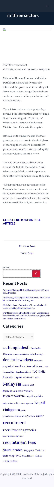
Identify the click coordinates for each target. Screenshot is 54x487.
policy (23, 410)
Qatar (40, 416)
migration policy (11, 403)
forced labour (35, 366)
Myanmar (29, 403)
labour (37, 377)
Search (6, 267)
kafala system (28, 377)
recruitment (14, 422)
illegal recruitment (23, 372)
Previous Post (27, 246)
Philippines (11, 410)
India (42, 371)
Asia (5, 348)
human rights (8, 372)
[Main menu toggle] (47, 6)
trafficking (9, 455)
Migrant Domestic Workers (18, 390)
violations (38, 456)
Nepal (39, 402)
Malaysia (12, 384)
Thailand (39, 450)
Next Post (27, 253)
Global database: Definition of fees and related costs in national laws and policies (24, 307)
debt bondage (37, 354)
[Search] (36, 273)
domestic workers (18, 359)
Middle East (28, 385)
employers (38, 360)
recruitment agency (13, 436)
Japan (18, 377)
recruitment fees (19, 442)
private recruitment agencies (19, 416)
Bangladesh (18, 347)
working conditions (10, 461)
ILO (35, 371)
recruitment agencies (19, 430)
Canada (7, 353)
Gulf (46, 366)
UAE (18, 455)
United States (27, 456)
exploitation (11, 366)
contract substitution (21, 354)
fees (22, 366)
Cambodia (35, 348)
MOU (23, 403)
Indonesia (8, 377)
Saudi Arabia (12, 450)
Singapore (29, 450)
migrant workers (14, 396)
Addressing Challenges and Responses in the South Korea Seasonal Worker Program (26, 299)
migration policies (34, 396)
